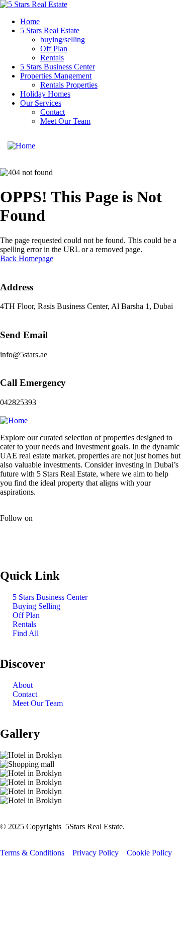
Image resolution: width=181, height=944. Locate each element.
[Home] (21, 145)
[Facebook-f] (12, 535)
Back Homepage (26, 258)
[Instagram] (39, 535)
